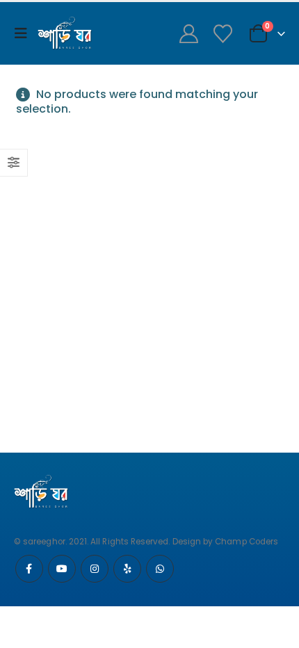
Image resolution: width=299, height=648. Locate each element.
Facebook (29, 569)
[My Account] (188, 33)
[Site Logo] (65, 34)
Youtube (62, 569)
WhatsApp (160, 569)
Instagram (94, 569)
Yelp (127, 569)
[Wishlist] (222, 33)
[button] (24, 33)
